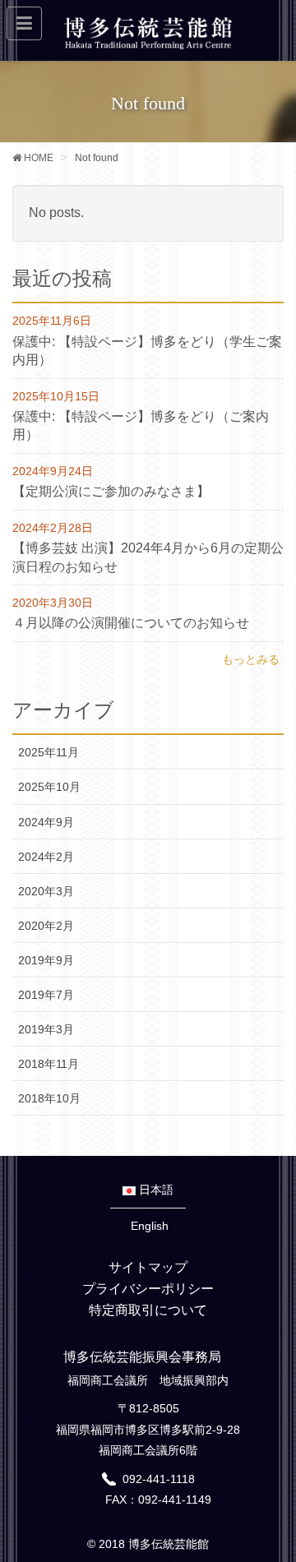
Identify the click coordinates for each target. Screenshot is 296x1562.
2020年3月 (46, 891)
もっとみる (251, 659)
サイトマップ (148, 1267)
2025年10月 (49, 786)
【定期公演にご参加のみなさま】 (111, 491)
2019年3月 (46, 1029)
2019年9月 (46, 960)
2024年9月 (46, 822)
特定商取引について (148, 1310)
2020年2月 (46, 925)
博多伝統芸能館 (168, 1544)
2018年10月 (49, 1098)
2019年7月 (46, 994)
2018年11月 (48, 1063)
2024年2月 (46, 856)
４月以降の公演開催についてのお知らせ (130, 623)
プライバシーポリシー (148, 1289)
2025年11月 (48, 752)
